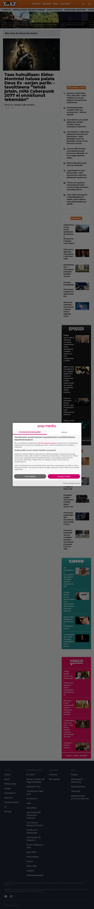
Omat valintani (30, 476)
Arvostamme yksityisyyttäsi (30, 432)
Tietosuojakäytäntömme (71, 483)
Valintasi (64, 432)
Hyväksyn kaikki (64, 476)
